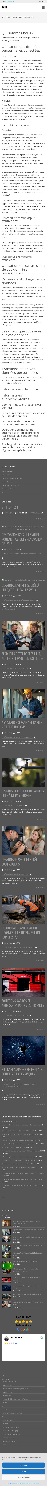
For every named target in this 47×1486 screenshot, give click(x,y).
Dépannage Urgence (11, 554)
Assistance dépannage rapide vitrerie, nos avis (17, 1140)
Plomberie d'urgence (11, 947)
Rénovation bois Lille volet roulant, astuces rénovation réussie (22, 539)
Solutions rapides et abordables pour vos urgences (18, 1157)
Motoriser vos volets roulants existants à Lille (16, 1164)
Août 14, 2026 (8, 513)
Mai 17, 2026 (8, 870)
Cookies (4, 1410)
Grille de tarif (6, 475)
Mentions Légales (35, 1483)
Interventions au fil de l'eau (10, 485)
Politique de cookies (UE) (10, 1431)
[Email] (42, 2)
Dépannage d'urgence (12, 600)
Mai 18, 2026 (8, 801)
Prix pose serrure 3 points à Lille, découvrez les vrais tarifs (20, 1185)
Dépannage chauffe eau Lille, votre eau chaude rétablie (19, 1167)
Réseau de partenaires (9, 482)
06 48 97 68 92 (9, 2)
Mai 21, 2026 (8, 733)
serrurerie (25, 669)
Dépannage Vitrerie (28, 600)
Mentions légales (7, 471)
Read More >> (40, 519)
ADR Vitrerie (5, 1379)
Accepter (23, 1465)
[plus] (44, 2)
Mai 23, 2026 (8, 550)
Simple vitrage (7, 1392)
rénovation (23, 554)
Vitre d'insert (7, 1396)
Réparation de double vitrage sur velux (15, 1389)
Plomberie (20, 806)
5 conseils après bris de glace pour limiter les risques (19, 1160)
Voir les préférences (23, 1477)
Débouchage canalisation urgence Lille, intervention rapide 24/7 (21, 932)
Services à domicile (27, 947)
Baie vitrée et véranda (10, 1382)
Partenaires (5, 1424)
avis (3, 1197)
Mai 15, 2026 (8, 1011)
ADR (3, 1376)
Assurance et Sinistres (12, 1084)
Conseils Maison (10, 806)
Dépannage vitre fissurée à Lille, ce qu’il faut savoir (18, 1131)
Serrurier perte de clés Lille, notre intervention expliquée (20, 1134)
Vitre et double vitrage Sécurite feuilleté (15, 1399)
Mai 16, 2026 (8, 943)
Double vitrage (7, 1385)
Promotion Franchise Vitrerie (11, 1434)
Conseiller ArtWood (8, 489)
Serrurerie (5, 1445)
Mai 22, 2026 (8, 664)
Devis (3, 492)
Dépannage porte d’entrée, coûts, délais (15, 1147)
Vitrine (5, 1403)
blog (3, 1406)
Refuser (23, 1471)
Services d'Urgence (25, 737)
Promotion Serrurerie (9, 1438)
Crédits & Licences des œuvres (12, 478)
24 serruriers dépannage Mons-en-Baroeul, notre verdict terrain (22, 1179)
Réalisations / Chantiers (9, 1441)
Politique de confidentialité (24, 1483)
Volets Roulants (35, 554)
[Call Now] (4, 1266)
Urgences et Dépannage (11, 1087)
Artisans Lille (35, 513)
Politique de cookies (12, 1483)
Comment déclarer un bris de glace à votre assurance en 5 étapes (23, 1173)
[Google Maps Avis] (39, 2)
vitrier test (10, 507)
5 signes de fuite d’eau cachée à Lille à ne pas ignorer (19, 1144)
